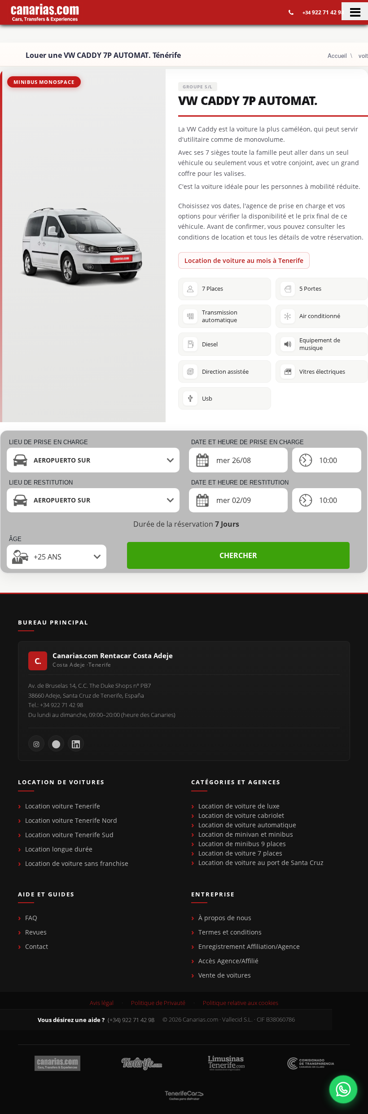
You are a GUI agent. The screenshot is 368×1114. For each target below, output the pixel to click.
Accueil (337, 55)
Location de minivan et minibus (245, 834)
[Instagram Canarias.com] (36, 743)
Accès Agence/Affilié (228, 961)
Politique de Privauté (158, 1003)
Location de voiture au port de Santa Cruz (261, 862)
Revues (36, 932)
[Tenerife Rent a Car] (45, 12)
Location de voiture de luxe (239, 806)
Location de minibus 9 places (242, 843)
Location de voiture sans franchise (76, 863)
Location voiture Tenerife (62, 806)
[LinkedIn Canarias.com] (76, 743)
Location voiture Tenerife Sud (69, 834)
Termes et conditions (230, 932)
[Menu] (355, 11)
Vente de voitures (224, 975)
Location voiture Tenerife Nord (71, 820)
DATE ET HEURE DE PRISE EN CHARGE (247, 442)
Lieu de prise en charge (48, 442)
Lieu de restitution (41, 482)
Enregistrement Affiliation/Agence (249, 946)
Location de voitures (61, 782)
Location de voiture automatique (247, 825)
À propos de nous (224, 917)
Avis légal (102, 1003)
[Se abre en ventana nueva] (343, 1089)
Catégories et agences (235, 782)
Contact (36, 946)
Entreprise (213, 894)
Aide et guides (46, 894)
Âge (15, 539)
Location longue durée (58, 849)
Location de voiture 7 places (240, 853)
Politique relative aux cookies (240, 1003)
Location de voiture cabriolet (241, 815)
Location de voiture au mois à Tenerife (243, 260)
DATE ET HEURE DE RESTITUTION (240, 482)
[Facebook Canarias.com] (56, 743)
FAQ (31, 917)
